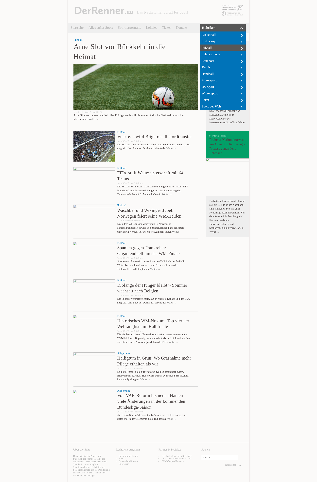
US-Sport (208, 87)
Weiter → (93, 119)
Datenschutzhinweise (128, 461)
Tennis (206, 67)
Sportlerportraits (129, 27)
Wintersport (210, 93)
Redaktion (138, 141)
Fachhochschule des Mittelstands (177, 456)
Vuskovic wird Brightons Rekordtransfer (154, 136)
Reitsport (208, 60)
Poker (205, 100)
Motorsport (209, 80)
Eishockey (208, 41)
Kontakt (181, 27)
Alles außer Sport (100, 27)
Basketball (209, 34)
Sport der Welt (211, 106)
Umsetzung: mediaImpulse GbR (176, 458)
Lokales (151, 27)
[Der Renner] (104, 13)
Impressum (124, 464)
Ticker (166, 27)
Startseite (77, 27)
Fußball (207, 47)
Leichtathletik (211, 54)
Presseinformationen (128, 456)
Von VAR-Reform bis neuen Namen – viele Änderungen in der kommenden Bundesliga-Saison (151, 401)
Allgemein (123, 353)
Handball (208, 73)
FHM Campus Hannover (173, 461)
